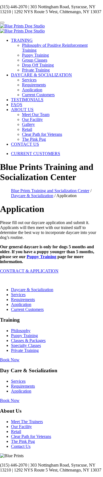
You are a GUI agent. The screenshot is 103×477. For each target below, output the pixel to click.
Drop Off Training (38, 65)
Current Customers (38, 94)
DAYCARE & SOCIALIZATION (41, 75)
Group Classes (34, 60)
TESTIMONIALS (27, 99)
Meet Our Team (35, 114)
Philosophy (20, 330)
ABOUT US (22, 109)
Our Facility (32, 119)
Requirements (34, 84)
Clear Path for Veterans (42, 134)
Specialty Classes (26, 345)
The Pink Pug (34, 139)
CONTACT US (25, 144)
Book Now (10, 359)
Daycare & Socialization (32, 289)
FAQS (16, 104)
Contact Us (20, 446)
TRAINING (22, 40)
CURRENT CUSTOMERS (35, 153)
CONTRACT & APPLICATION (29, 271)
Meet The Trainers (27, 421)
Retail (27, 129)
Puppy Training (35, 55)
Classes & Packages (28, 340)
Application (32, 89)
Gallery (28, 124)
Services (29, 80)
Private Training (36, 70)
